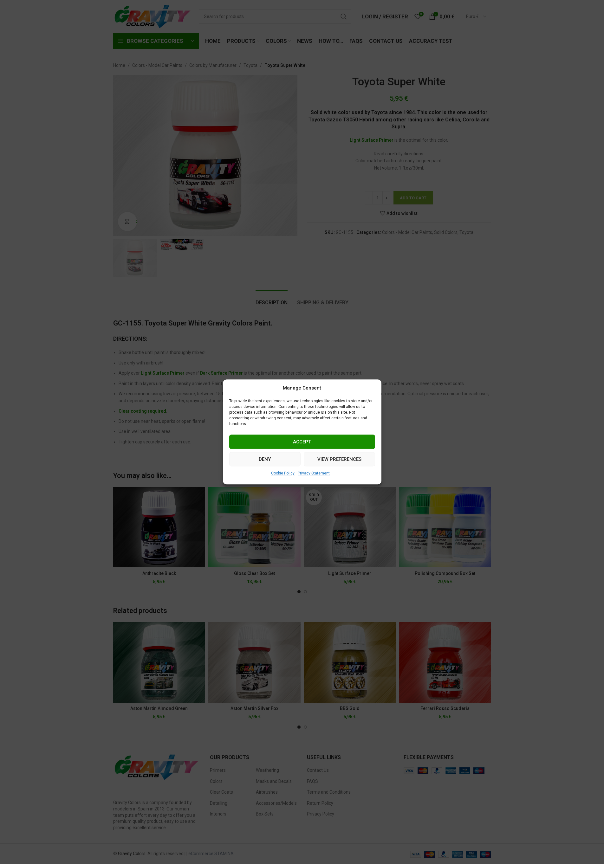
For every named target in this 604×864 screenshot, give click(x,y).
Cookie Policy (283, 473)
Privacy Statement (314, 473)
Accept (302, 442)
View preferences (339, 459)
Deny (265, 459)
